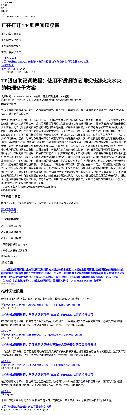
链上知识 (13, 69)
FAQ (80, 61)
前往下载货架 (8, 209)
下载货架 (12, 61)
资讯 (86, 61)
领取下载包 (7, 65)
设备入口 (22, 61)
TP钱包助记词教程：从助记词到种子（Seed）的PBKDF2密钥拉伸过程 (47, 314)
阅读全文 (6, 331)
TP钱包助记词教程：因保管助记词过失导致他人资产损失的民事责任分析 (48, 344)
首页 (3, 61)
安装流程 (43, 61)
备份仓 (63, 61)
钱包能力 (54, 61)
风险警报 (72, 61)
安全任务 (33, 61)
